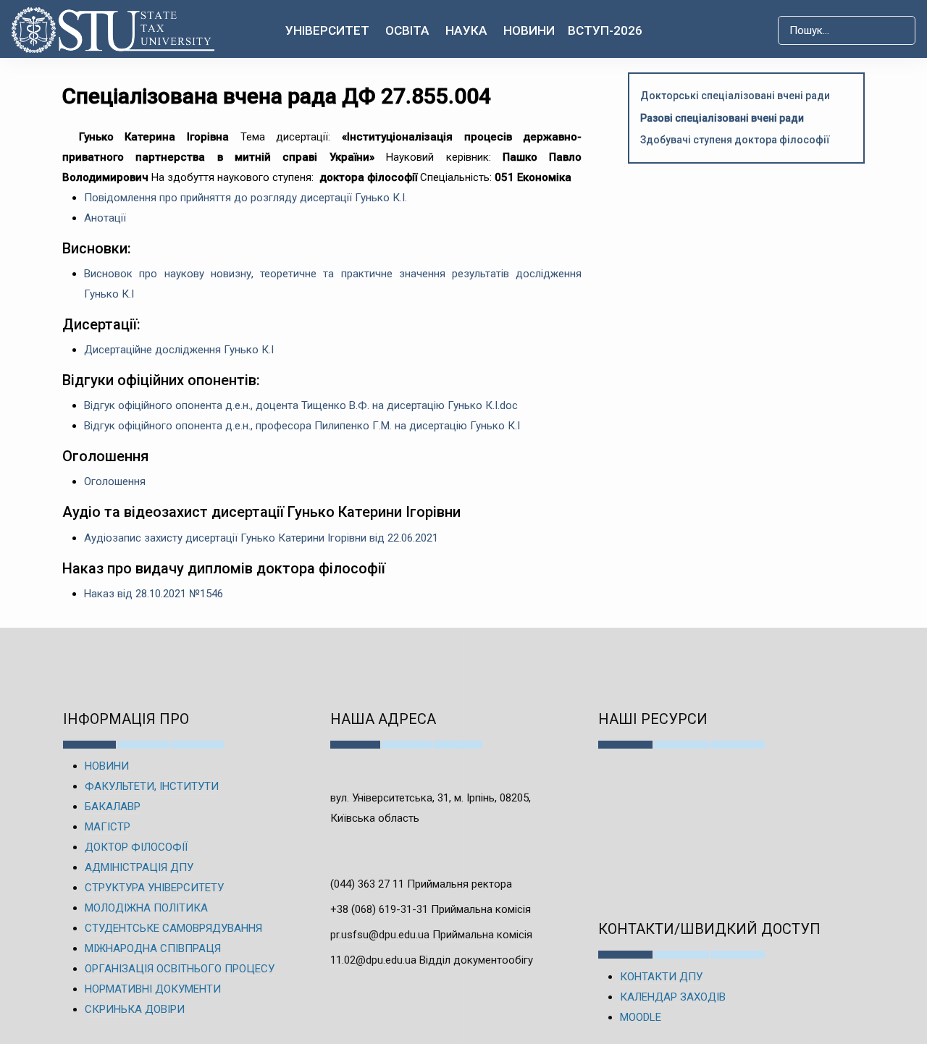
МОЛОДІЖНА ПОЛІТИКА (146, 907)
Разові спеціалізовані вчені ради (722, 118)
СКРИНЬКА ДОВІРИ (135, 1009)
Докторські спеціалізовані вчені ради (735, 95)
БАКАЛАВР (112, 806)
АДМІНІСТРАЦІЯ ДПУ (139, 867)
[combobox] (846, 30)
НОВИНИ (107, 766)
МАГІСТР (107, 826)
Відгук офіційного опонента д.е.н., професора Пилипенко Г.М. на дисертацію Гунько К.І (302, 425)
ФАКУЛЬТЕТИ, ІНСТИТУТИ (152, 786)
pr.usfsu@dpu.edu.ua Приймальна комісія (431, 934)
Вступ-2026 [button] (605, 30)
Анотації (105, 217)
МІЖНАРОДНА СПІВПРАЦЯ (153, 948)
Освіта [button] (407, 30)
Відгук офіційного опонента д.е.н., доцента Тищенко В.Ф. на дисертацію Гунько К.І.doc (301, 405)
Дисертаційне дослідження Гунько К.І (179, 349)
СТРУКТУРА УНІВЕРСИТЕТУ (154, 887)
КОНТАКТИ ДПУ (661, 976)
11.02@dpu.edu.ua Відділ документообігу (431, 960)
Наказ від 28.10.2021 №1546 (153, 593)
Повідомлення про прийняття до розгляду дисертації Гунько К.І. (245, 197)
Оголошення (115, 481)
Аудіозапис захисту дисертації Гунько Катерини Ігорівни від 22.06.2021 (261, 537)
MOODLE (640, 1017)
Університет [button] (327, 30)
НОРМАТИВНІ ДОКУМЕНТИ (153, 988)
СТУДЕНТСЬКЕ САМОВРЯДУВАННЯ (173, 928)
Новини (529, 30)
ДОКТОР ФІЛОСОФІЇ (136, 847)
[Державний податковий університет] (110, 30)
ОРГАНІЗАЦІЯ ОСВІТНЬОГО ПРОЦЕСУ (179, 968)
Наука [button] (466, 30)
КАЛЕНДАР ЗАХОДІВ (673, 996)
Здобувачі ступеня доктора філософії (735, 140)
